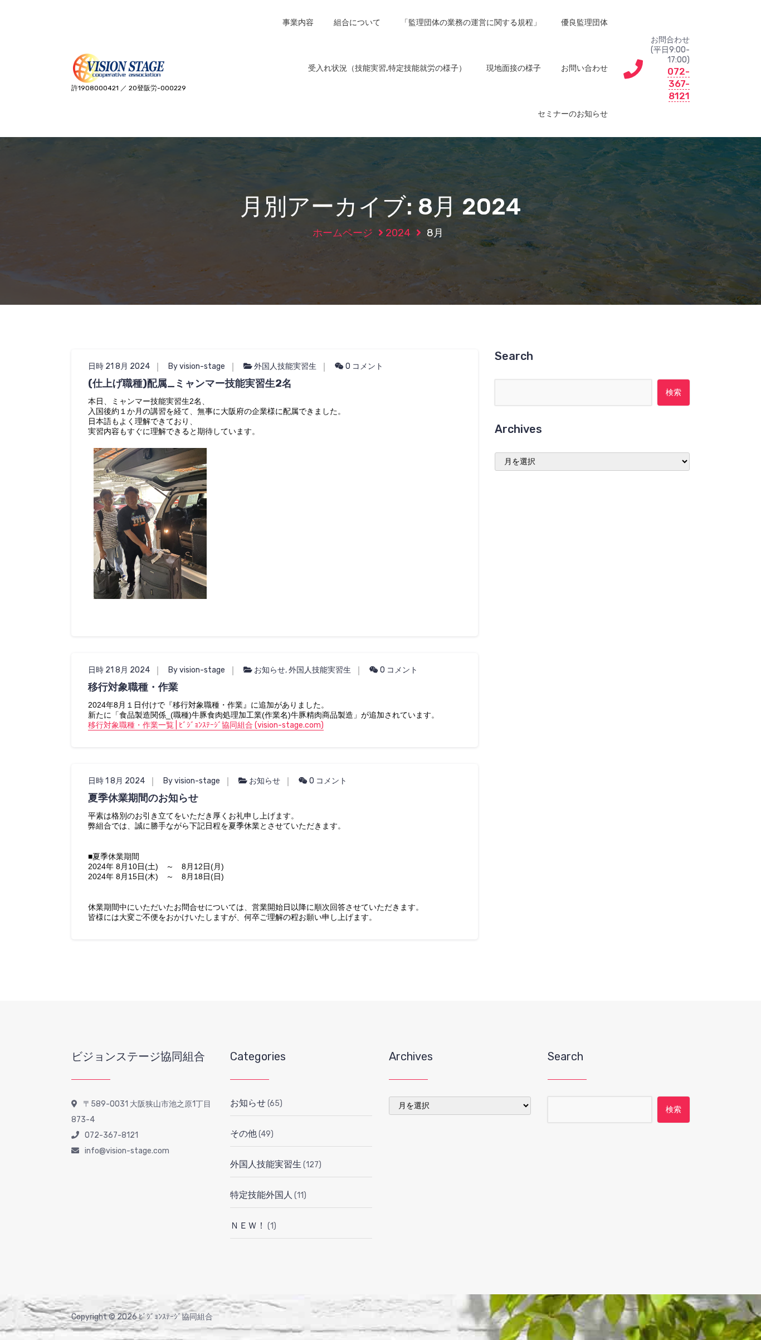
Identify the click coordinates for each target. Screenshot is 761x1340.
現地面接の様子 (513, 68)
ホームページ (343, 233)
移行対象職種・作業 (133, 687)
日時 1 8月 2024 (116, 781)
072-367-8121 (678, 83)
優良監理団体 (584, 22)
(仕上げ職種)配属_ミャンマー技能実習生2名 (190, 383)
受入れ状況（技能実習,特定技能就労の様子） (387, 68)
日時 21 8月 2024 (119, 366)
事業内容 (298, 22)
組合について (357, 22)
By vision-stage (196, 366)
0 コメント (363, 366)
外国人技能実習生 (285, 366)
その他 (243, 1133)
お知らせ (269, 670)
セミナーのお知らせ (573, 114)
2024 (398, 233)
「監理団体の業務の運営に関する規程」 (471, 22)
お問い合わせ (584, 68)
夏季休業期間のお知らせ (143, 798)
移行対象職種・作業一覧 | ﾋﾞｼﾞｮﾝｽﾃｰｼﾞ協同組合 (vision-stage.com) (206, 725)
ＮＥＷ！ (248, 1225)
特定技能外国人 (261, 1195)
